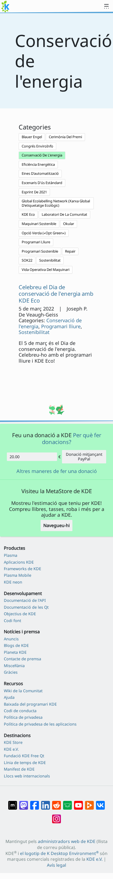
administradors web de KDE (66, 841)
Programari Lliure (36, 241)
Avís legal (56, 865)
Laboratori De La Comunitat (64, 214)
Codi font (12, 620)
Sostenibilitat (50, 260)
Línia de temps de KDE (25, 762)
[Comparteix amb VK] (100, 802)
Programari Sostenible (40, 251)
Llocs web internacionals (27, 776)
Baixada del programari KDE (30, 704)
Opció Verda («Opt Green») (44, 232)
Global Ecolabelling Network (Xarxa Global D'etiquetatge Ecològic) (56, 203)
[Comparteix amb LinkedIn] (45, 802)
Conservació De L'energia (42, 155)
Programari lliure (61, 326)
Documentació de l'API (25, 600)
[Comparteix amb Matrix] (12, 802)
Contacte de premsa (22, 658)
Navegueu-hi (56, 525)
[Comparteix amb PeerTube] (89, 802)
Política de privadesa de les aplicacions (40, 724)
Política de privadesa (23, 717)
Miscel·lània (14, 665)
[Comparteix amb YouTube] (78, 802)
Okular (68, 223)
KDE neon (13, 582)
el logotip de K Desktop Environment (59, 853)
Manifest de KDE (19, 769)
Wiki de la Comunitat (23, 690)
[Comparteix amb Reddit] (56, 802)
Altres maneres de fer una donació (56, 471)
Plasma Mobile (17, 575)
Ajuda (9, 697)
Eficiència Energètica (38, 164)
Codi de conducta (20, 710)
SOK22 (27, 260)
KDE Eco (28, 214)
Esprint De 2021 (34, 192)
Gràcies (11, 672)
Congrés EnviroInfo (37, 146)
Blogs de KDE (16, 645)
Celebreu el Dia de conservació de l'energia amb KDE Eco (56, 293)
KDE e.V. (11, 749)
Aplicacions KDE (19, 562)
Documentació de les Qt (26, 607)
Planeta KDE (15, 652)
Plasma (10, 555)
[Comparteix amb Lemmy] (67, 802)
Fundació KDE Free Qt (24, 755)
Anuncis (11, 639)
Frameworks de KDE (22, 568)
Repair (70, 251)
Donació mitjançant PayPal (84, 456)
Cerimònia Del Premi (65, 136)
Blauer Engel (32, 136)
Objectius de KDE (20, 613)
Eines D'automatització (40, 173)
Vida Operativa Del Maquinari (45, 269)
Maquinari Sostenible (39, 223)
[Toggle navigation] (106, 6)
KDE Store (13, 742)
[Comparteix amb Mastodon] (23, 802)
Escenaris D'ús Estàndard (42, 182)
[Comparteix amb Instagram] (56, 816)
